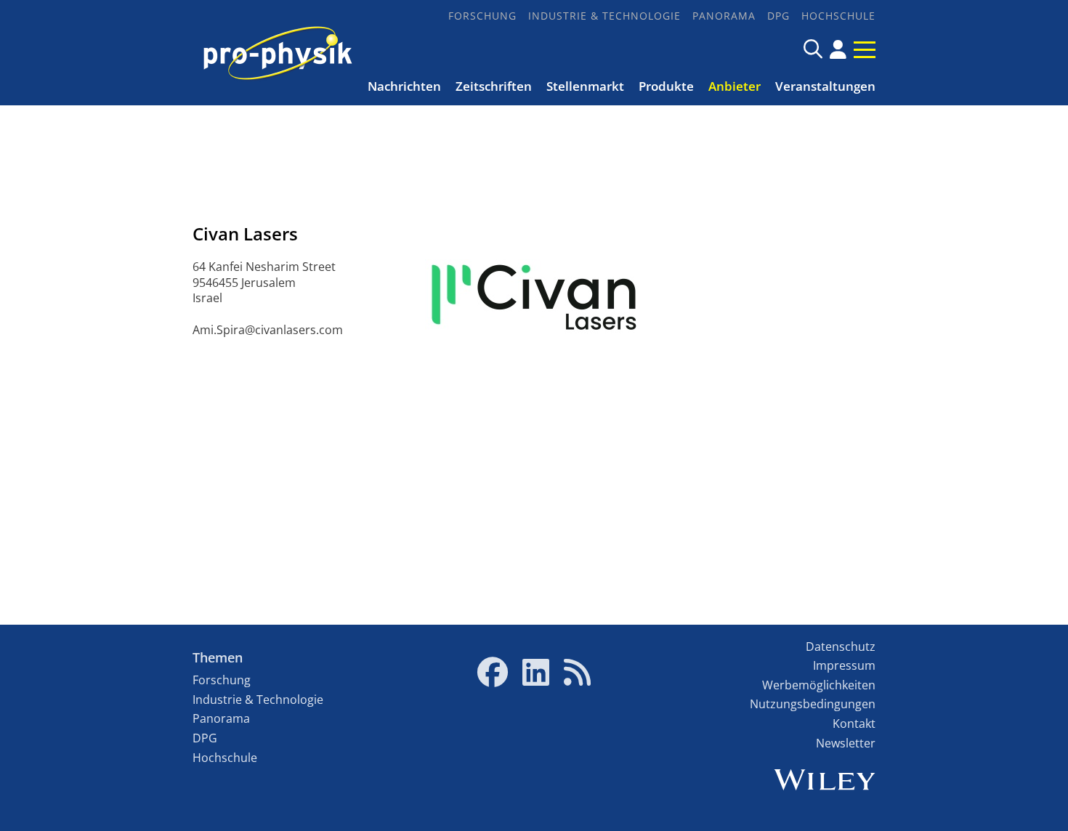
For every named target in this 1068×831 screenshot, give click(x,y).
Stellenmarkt (585, 86)
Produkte (666, 86)
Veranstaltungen (825, 86)
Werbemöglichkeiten (818, 685)
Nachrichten (404, 86)
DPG (778, 16)
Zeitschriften (494, 86)
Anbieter (734, 86)
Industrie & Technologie (604, 16)
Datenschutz (840, 646)
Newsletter (845, 743)
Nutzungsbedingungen (812, 704)
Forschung (482, 16)
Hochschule (838, 16)
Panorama (724, 16)
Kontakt (854, 723)
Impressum (844, 665)
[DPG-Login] (838, 49)
